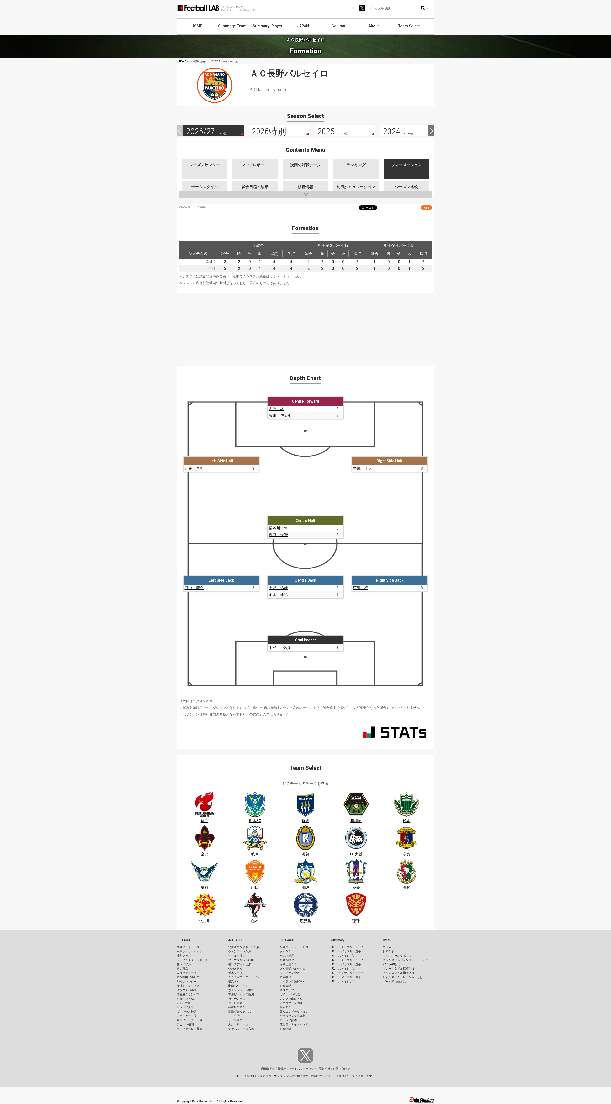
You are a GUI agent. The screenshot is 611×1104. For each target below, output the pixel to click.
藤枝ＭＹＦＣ (236, 1007)
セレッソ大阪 (185, 1007)
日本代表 (388, 951)
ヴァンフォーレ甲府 (241, 990)
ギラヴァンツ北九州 (293, 1016)
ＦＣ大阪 (285, 985)
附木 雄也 (278, 594)
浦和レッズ (184, 955)
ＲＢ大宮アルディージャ (244, 977)
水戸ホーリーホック (189, 951)
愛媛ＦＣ (285, 1007)
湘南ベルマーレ (238, 985)
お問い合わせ (341, 1069)
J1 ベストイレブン (343, 955)
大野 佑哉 (278, 588)
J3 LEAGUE (287, 940)
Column (338, 26)
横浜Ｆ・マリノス (188, 985)
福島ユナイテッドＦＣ (294, 947)
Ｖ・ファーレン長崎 (189, 1028)
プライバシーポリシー (302, 1069)
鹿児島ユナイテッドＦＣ (295, 1024)
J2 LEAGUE (235, 940)
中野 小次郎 (280, 647)
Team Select (409, 26)
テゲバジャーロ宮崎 (241, 1028)
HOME (196, 26)
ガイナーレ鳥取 (290, 994)
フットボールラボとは (397, 955)
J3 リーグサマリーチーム (347, 973)
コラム (387, 947)
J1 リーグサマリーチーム (347, 947)
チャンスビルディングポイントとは (406, 960)
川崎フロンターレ (188, 981)
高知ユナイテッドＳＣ (294, 1011)
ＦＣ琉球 (285, 1028)
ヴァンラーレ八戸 (239, 951)
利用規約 (267, 1069)
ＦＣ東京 (182, 968)
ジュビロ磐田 (236, 1003)
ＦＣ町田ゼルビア (188, 977)
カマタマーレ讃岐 (291, 1003)
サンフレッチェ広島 (189, 1020)
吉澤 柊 (276, 409)
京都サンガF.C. (186, 998)
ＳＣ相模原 (287, 960)
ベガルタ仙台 (236, 955)
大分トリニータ (238, 1024)
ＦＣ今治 (234, 1016)
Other (386, 940)
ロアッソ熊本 (288, 1020)
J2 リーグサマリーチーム (347, 960)
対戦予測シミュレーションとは (403, 977)
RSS (426, 207)
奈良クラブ (287, 990)
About (374, 26)
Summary (337, 940)
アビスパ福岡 (185, 1024)
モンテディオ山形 (239, 964)
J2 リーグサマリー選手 (346, 964)
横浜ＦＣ (234, 981)
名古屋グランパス (188, 994)
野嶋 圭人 (362, 468)
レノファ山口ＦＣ (291, 998)
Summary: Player (267, 26)
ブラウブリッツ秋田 (241, 960)
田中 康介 (194, 588)
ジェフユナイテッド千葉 (192, 960)
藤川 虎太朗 (280, 415)
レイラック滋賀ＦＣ (293, 981)
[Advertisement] (305, 326)
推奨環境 (280, 1069)
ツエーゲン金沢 (290, 973)
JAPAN (303, 26)
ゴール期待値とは (394, 981)
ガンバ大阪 (184, 1003)
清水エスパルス (187, 990)
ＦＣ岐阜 (285, 977)
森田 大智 (278, 535)
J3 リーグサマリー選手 (346, 977)
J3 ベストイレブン (343, 981)
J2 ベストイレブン (343, 968)
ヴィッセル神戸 (187, 1011)
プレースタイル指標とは (398, 968)
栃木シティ (235, 973)
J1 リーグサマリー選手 (346, 951)
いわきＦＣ (235, 968)
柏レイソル (184, 964)
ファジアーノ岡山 (188, 1016)
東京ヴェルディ (187, 973)
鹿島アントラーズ (188, 947)
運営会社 (325, 1069)
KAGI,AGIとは (391, 964)
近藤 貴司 (194, 468)
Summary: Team (232, 26)
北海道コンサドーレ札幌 (244, 947)
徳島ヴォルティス (239, 1011)
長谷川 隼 (278, 528)
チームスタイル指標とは (398, 973)
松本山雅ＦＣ (288, 964)
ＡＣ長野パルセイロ (293, 968)
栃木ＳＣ (285, 951)
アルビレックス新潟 (241, 994)
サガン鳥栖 (235, 1020)
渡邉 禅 (360, 588)
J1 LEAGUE (184, 940)
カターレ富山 (236, 998)
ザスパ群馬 (287, 955)
